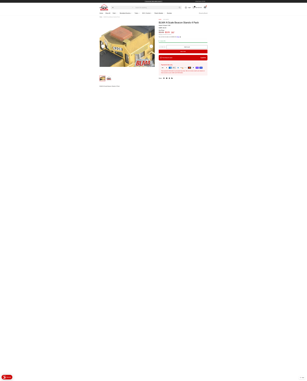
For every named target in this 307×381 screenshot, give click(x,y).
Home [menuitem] (101, 13)
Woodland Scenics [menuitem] (125, 13)
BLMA (160, 19)
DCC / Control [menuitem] (146, 13)
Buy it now (183, 51)
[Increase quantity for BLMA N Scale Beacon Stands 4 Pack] (164, 47)
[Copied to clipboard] (172, 78)
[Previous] (103, 46)
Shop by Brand (203, 13)
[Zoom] (151, 21)
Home (101, 16)
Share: (160, 78)
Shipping (160, 34)
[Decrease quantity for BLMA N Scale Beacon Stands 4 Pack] (160, 47)
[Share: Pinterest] (169, 78)
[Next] (151, 46)
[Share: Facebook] (164, 78)
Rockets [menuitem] (169, 13)
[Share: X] (167, 78)
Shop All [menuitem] (107, 13)
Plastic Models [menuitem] (158, 13)
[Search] (180, 7)
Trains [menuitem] (136, 13)
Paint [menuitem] (114, 13)
